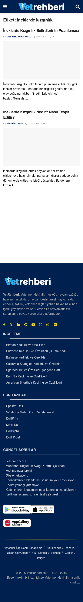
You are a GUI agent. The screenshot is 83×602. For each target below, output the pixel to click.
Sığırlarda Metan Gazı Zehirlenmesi (30, 412)
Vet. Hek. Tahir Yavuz (19, 36)
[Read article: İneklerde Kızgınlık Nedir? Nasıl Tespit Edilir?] (41, 147)
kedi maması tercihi (19, 470)
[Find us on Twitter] (11, 324)
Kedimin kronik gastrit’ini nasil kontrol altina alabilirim (41, 489)
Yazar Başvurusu (17, 553)
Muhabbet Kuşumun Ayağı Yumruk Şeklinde (35, 466)
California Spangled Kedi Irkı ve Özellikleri (34, 363)
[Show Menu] (5, 6)
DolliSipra (12, 431)
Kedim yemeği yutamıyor (22, 485)
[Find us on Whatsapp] (47, 324)
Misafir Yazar (15, 123)
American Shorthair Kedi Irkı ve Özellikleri (34, 382)
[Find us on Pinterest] (25, 324)
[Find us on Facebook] (4, 324)
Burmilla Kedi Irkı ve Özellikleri (26, 376)
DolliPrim (12, 418)
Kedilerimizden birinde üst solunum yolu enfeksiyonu (41, 480)
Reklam (56, 553)
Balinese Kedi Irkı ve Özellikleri (26, 357)
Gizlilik (69, 553)
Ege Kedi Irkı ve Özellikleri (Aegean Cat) (33, 370)
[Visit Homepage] (41, 6)
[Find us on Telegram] (55, 324)
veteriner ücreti (16, 461)
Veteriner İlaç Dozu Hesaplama (23, 548)
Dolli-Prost (13, 437)
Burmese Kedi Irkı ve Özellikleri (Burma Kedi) (36, 351)
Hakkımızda (54, 548)
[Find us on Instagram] (40, 324)
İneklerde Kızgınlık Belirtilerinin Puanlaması (41, 30)
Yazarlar (70, 548)
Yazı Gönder (39, 553)
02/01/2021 (42, 36)
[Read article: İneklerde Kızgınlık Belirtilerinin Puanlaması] (41, 60)
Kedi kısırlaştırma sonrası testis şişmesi (32, 494)
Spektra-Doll (14, 406)
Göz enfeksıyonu (17, 475)
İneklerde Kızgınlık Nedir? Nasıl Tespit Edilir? (36, 114)
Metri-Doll (12, 425)
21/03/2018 (33, 123)
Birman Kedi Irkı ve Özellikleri (25, 345)
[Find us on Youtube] (33, 324)
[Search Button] (78, 6)
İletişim (40, 558)
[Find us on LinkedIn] (18, 324)
